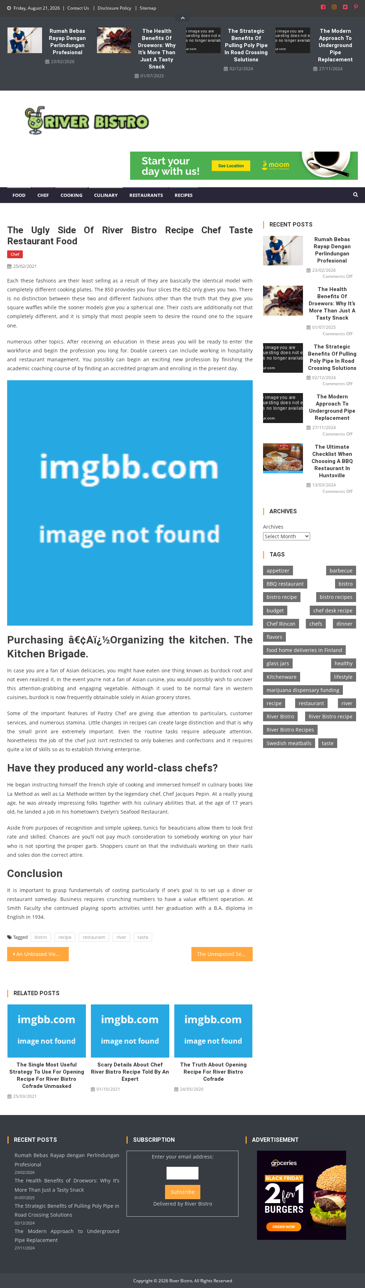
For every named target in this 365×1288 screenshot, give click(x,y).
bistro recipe (282, 597)
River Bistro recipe (331, 716)
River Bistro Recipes (290, 729)
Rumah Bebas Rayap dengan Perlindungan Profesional (67, 42)
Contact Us (78, 8)
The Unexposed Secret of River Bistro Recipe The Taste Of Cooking (225, 954)
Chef (43, 195)
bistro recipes (336, 597)
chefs (315, 623)
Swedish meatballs (289, 743)
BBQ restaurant (285, 583)
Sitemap (148, 8)
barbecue (341, 570)
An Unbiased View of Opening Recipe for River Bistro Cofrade (42, 954)
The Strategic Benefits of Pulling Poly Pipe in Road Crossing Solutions (246, 45)
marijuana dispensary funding (303, 690)
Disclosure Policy (114, 8)
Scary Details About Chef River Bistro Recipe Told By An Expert (130, 1072)
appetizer (278, 570)
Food (19, 195)
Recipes (183, 195)
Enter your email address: (183, 1180)
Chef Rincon (281, 623)
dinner (344, 623)
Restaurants (146, 195)
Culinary (106, 195)
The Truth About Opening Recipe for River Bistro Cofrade (213, 1072)
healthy (344, 663)
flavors (274, 636)
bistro (41, 937)
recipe (64, 937)
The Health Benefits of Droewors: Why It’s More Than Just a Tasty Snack (157, 49)
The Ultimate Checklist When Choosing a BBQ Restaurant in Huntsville (332, 461)
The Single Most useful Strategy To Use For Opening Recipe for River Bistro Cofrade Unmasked (46, 1075)
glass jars (278, 663)
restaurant (94, 937)
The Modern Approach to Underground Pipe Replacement (335, 45)
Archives (273, 526)
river (121, 937)
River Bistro (280, 716)
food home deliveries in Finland (304, 650)
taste (143, 937)
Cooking (71, 195)
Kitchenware (282, 676)
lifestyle (343, 676)
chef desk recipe (333, 610)
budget (275, 610)
